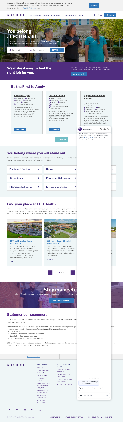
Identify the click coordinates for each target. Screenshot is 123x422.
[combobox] (18, 50)
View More (61, 140)
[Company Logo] (17, 15)
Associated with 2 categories (95, 104)
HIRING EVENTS (68, 15)
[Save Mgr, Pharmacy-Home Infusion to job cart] (107, 95)
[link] (61, 300)
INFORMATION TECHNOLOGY (41, 396)
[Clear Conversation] (100, 129)
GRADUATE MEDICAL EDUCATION (64, 375)
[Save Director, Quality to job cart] (72, 95)
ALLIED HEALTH (42, 375)
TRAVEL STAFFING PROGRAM (43, 371)
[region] (94, 262)
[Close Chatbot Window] (108, 129)
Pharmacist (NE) (22, 95)
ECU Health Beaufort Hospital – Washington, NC (59, 242)
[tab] (59, 272)
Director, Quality (57, 95)
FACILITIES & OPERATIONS (41, 401)
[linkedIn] (24, 409)
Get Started (77, 74)
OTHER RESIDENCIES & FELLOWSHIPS (64, 380)
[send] (107, 395)
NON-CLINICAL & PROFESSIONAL (42, 392)
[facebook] (9, 409)
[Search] (94, 15)
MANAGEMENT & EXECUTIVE (42, 387)
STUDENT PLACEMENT (64, 384)
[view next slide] (73, 272)
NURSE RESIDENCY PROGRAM (63, 371)
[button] (110, 15)
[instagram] (17, 409)
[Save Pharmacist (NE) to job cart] (37, 95)
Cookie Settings (29, 8)
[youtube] (32, 409)
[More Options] (81, 395)
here (54, 43)
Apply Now (20, 129)
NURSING (40, 368)
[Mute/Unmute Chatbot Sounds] (104, 129)
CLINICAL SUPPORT (43, 383)
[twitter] (40, 409)
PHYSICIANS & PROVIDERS (41, 379)
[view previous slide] (50, 272)
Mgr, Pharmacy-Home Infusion (94, 96)
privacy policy (88, 137)
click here (47, 41)
